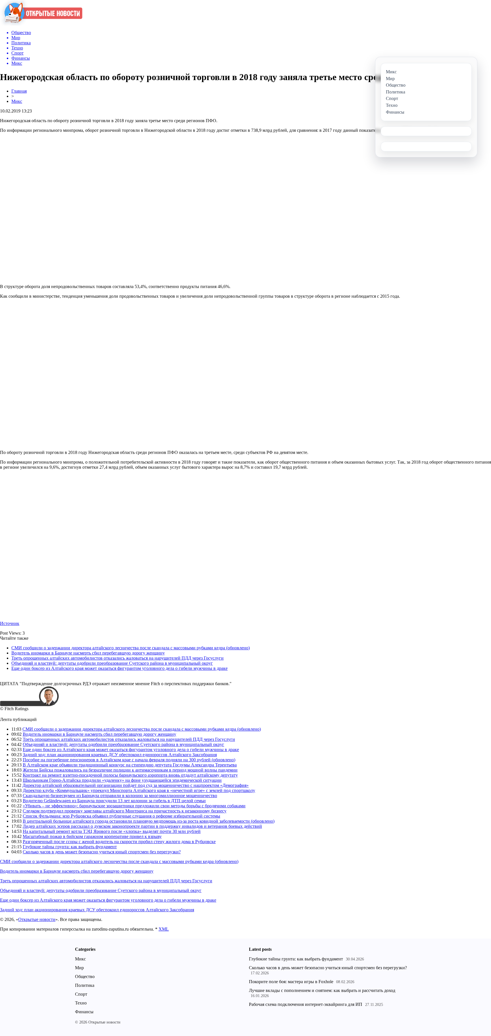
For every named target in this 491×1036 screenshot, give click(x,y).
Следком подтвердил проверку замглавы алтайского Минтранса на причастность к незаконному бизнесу (124, 810)
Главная (19, 91)
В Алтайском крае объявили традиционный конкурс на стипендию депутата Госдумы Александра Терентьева (130, 764)
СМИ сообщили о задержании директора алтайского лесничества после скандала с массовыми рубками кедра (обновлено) (130, 647)
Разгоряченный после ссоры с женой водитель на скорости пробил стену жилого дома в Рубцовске (119, 841)
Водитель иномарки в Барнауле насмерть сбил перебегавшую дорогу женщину (88, 653)
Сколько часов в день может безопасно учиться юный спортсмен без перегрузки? (102, 851)
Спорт (81, 994)
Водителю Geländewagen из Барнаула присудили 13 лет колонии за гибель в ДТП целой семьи (114, 800)
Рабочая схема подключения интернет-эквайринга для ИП (305, 1004)
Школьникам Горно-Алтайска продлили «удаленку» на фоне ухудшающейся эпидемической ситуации (122, 780)
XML (164, 929)
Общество (85, 976)
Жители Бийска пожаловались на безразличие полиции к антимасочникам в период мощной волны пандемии (130, 770)
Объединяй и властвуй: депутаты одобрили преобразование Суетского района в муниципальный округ (112, 663)
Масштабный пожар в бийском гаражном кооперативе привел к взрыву (92, 836)
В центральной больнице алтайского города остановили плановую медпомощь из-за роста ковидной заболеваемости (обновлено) (148, 821)
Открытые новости (36, 919)
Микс (16, 101)
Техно (81, 1002)
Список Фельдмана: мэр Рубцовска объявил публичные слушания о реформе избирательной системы (121, 816)
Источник (9, 623)
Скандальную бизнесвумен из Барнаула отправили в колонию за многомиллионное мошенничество (120, 795)
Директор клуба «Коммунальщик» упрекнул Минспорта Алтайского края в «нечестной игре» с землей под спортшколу (139, 790)
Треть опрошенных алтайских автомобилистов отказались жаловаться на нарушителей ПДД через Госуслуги (117, 658)
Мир (79, 967)
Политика (84, 985)
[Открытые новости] (41, 24)
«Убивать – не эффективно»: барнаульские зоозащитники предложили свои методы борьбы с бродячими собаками (134, 805)
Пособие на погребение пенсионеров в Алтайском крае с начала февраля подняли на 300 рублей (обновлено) (129, 759)
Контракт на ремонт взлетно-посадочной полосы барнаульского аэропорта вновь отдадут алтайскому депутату (130, 775)
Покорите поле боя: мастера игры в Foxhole (291, 981)
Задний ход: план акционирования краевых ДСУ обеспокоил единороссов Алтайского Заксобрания (120, 754)
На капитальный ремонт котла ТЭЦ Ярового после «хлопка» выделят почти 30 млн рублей (112, 831)
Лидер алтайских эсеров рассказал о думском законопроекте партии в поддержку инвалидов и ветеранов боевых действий (142, 826)
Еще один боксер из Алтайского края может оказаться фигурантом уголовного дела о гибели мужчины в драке (119, 668)
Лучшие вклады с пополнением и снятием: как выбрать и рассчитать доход (322, 990)
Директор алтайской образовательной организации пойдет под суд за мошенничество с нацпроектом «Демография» (135, 785)
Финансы (84, 1011)
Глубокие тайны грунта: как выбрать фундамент (70, 846)
